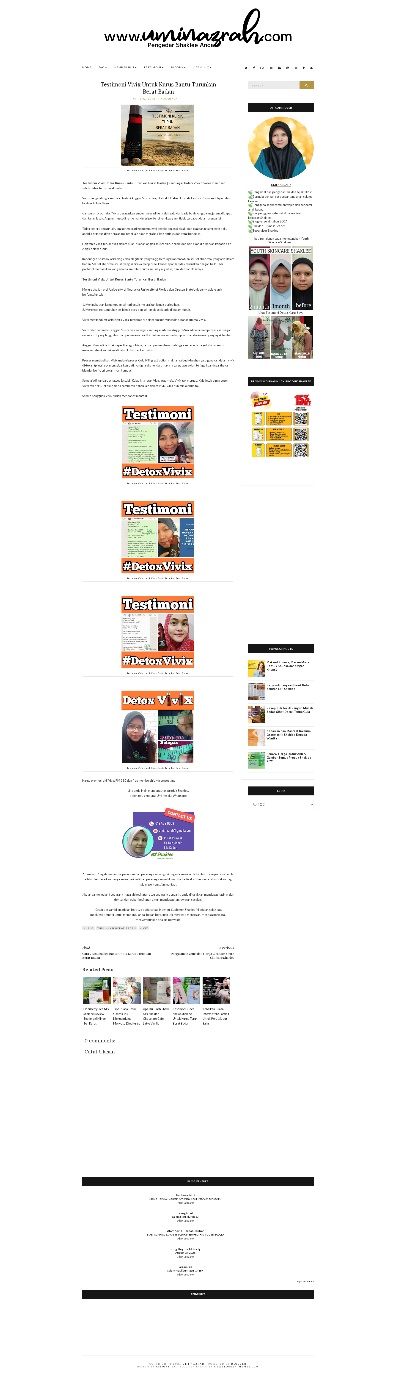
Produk (177, 67)
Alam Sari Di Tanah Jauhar (185, 1231)
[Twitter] (245, 68)
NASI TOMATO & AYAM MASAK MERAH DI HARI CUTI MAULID (185, 1234)
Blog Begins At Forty (185, 1249)
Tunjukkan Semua (305, 1281)
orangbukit (185, 1213)
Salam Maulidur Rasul (185, 1216)
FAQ (102, 67)
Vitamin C (201, 67)
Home (87, 67)
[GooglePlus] (262, 68)
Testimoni (152, 67)
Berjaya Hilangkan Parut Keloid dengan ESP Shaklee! (289, 687)
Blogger (239, 1363)
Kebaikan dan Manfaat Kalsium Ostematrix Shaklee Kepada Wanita (289, 734)
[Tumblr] (304, 68)
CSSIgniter (166, 1366)
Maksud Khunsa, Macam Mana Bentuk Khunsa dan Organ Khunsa (288, 665)
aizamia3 (185, 1267)
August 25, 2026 (185, 1252)
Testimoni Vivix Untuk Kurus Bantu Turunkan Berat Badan (158, 88)
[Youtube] (296, 68)
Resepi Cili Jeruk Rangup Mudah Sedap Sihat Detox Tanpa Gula (290, 710)
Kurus (88, 928)
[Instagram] (287, 68)
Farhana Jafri (185, 1195)
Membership (124, 67)
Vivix (144, 928)
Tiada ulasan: (170, 98)
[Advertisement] (281, 561)
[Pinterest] (271, 68)
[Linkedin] (279, 68)
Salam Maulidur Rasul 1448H (185, 1270)
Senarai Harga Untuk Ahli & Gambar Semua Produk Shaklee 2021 (289, 757)
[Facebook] (254, 68)
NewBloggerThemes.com (236, 1366)
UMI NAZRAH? (281, 185)
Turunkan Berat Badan (116, 928)
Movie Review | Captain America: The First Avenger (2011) (185, 1198)
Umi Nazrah (194, 1363)
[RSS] (311, 68)
